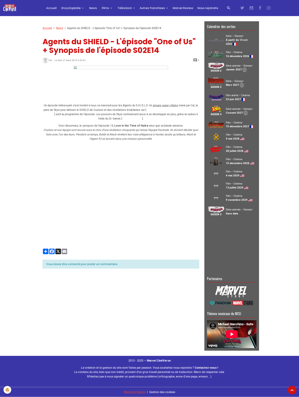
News (92, 8)
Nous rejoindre (207, 8)
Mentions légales (135, 392)
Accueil (51, 8)
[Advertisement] (231, 245)
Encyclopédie (71, 8)
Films (105, 8)
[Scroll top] (292, 390)
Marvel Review (183, 8)
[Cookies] (7, 390)
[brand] (10, 8)
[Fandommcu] (231, 302)
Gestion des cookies (162, 392)
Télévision (125, 8)
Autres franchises (153, 8)
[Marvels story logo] (231, 291)
